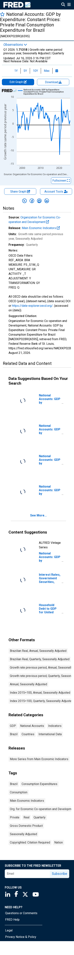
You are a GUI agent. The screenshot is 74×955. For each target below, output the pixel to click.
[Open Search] (63, 5)
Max (47, 71)
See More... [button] (38, 515)
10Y (35, 71)
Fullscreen (59, 180)
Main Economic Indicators (39, 228)
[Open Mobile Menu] (69, 5)
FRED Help (12, 919)
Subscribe (59, 874)
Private (14, 817)
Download (52, 82)
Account (53, 191)
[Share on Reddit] (39, 200)
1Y (16, 71)
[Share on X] (24, 200)
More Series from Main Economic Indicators (39, 759)
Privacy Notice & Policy (20, 937)
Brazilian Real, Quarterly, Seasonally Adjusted (39, 659)
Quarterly (40, 817)
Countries (28, 734)
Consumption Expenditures (39, 784)
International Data (50, 734)
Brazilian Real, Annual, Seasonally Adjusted (38, 651)
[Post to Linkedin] (46, 200)
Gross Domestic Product (26, 826)
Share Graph (18, 191)
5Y (25, 71)
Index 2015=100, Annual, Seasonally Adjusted (40, 692)
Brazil (13, 734)
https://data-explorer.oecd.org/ (32, 306)
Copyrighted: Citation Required (30, 842)
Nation (58, 842)
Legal (9, 930)
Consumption (18, 792)
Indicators (54, 726)
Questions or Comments (21, 913)
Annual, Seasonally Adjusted (28, 684)
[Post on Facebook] (32, 200)
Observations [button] (13, 44)
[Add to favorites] (2, 14)
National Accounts (32, 726)
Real (26, 817)
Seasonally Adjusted (23, 834)
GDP (13, 726)
